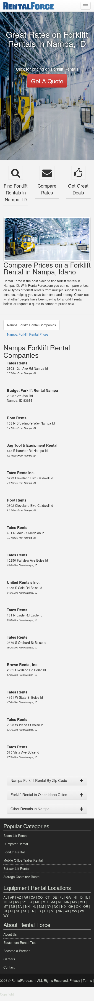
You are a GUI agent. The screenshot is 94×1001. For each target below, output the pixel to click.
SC (18, 911)
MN (66, 902)
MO (82, 902)
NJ (34, 906)
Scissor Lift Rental (16, 868)
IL (86, 897)
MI (60, 902)
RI (11, 911)
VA (60, 911)
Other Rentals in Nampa (30, 808)
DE (54, 897)
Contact (9, 967)
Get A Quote (47, 81)
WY (5, 915)
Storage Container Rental (21, 876)
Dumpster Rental (15, 844)
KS (17, 902)
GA (68, 897)
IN (5, 902)
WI (82, 911)
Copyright (7, 994)
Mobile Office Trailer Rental (23, 860)
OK (78, 906)
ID (81, 897)
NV (20, 906)
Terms (87, 980)
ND (63, 906)
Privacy (75, 980)
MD (45, 902)
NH (27, 906)
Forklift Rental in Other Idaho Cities (38, 794)
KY (24, 902)
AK (12, 897)
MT (5, 906)
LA (30, 902)
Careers (9, 959)
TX (39, 911)
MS (74, 902)
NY (49, 906)
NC (56, 906)
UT (46, 911)
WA (67, 911)
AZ (19, 897)
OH (70, 906)
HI (75, 897)
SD (25, 911)
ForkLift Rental (14, 852)
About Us (10, 934)
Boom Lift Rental (15, 835)
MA (52, 902)
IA (10, 902)
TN (32, 911)
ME (37, 902)
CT (47, 897)
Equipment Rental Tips (19, 942)
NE (13, 906)
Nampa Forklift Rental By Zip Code (38, 780)
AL (5, 897)
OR (85, 906)
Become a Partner (16, 950)
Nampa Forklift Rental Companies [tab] (31, 325)
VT (53, 911)
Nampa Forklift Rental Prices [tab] (27, 334)
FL (61, 897)
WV (74, 911)
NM (41, 906)
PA (5, 911)
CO (40, 897)
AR (26, 897)
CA (33, 897)
